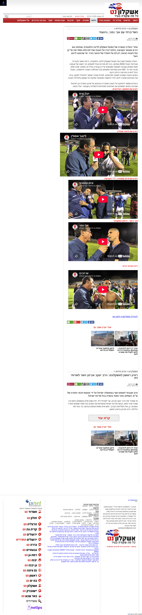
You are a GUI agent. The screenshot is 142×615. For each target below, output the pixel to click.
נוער (89, 523)
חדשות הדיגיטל (57, 528)
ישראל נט (95, 553)
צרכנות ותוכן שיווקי (91, 504)
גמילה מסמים (86, 547)
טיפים (76, 532)
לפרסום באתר (67, 16)
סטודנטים (91, 555)
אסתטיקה (55, 550)
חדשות (127, 20)
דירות (90, 543)
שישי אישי (76, 523)
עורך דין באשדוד (68, 560)
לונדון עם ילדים (53, 527)
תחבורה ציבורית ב (87, 525)
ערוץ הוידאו (121, 28)
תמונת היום (77, 513)
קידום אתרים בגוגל (92, 528)
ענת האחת (60, 20)
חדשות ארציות (68, 510)
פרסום (93, 562)
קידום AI (54, 530)
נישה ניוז (96, 535)
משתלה (77, 557)
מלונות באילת (93, 530)
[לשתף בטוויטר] (92, 39)
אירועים (67, 513)
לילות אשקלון (87, 516)
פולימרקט (67, 545)
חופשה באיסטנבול (92, 550)
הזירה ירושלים (91, 558)
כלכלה (78, 510)
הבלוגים (67, 522)
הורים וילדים (94, 540)
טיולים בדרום (82, 537)
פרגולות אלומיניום (85, 562)
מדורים (96, 523)
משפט (85, 510)
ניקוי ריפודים (85, 557)
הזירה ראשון (62, 557)
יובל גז (88, 553)
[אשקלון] (122, 18)
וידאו (93, 20)
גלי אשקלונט (23, 20)
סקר (78, 20)
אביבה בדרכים (39, 20)
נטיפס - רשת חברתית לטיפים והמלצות (121, 547)
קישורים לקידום (75, 547)
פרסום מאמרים (83, 527)
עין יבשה (95, 545)
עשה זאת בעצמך (79, 528)
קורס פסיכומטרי (63, 537)
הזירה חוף (70, 557)
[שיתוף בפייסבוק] (99, 39)
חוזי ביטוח (74, 545)
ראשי (135, 20)
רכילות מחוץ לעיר (66, 516)
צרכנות (85, 506)
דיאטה (96, 538)
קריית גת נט (58, 560)
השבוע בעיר (104, 20)
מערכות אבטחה (79, 558)
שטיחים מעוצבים (79, 553)
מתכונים (54, 537)
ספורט (86, 20)
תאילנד (77, 542)
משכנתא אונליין (57, 547)
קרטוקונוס (60, 532)
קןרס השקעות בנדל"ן (57, 538)
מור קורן (84, 538)
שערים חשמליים (93, 532)
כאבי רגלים (59, 545)
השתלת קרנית (69, 542)
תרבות (70, 20)
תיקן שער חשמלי (93, 560)
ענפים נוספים (79, 520)
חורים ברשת (84, 530)
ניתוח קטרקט (69, 532)
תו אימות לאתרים (64, 530)
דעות (97, 522)
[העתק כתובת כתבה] (85, 39)
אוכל (97, 506)
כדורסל (89, 520)
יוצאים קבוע (69, 538)
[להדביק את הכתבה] (76, 323)
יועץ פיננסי (94, 547)
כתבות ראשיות (57, 522)
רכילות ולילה (94, 515)
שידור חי (117, 20)
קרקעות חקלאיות (81, 560)
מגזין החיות (75, 530)
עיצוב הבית (83, 532)
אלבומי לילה (87, 513)
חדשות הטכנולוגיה (85, 535)
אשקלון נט (133, 28)
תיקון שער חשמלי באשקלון (89, 542)
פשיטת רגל (77, 538)
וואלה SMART (65, 550)
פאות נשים (84, 555)
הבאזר (61, 527)
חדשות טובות (85, 540)
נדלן (91, 506)
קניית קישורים (94, 527)
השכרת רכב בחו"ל (70, 527)
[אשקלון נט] (132, 500)
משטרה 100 (94, 510)
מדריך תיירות (68, 528)
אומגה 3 (60, 553)
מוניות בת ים (94, 557)
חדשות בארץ (77, 522)
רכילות (96, 516)
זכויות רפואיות (80, 550)
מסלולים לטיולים (93, 537)
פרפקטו (66, 547)
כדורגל (96, 520)
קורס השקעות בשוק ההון (71, 540)
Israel (72, 550)
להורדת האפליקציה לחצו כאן (125, 316)
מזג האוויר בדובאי (85, 545)
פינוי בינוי (75, 535)
